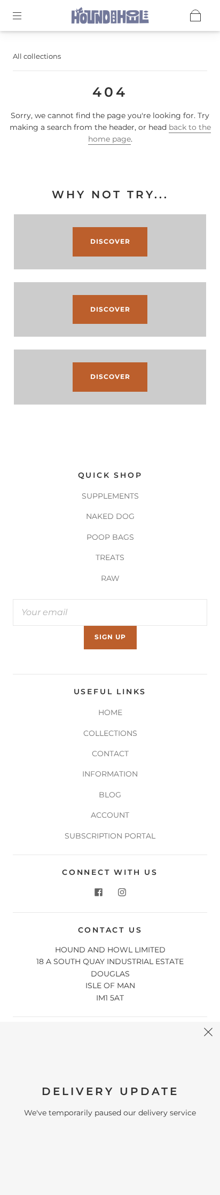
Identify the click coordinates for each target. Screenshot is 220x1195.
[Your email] (110, 612)
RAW (110, 578)
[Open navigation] (24, 15)
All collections (37, 56)
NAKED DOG (110, 516)
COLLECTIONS (110, 733)
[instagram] (121, 892)
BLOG (110, 795)
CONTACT (110, 753)
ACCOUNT (110, 815)
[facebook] (98, 892)
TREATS (110, 557)
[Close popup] (208, 1033)
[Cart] (195, 15)
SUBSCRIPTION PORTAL (110, 836)
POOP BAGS (110, 537)
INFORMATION (110, 774)
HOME (110, 712)
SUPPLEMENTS (110, 496)
